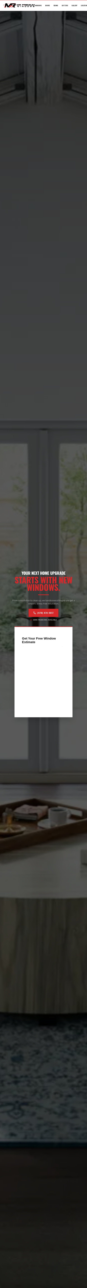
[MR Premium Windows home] (19, 5)
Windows (38, 5)
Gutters (65, 5)
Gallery (74, 5)
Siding (55, 5)
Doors (47, 5)
